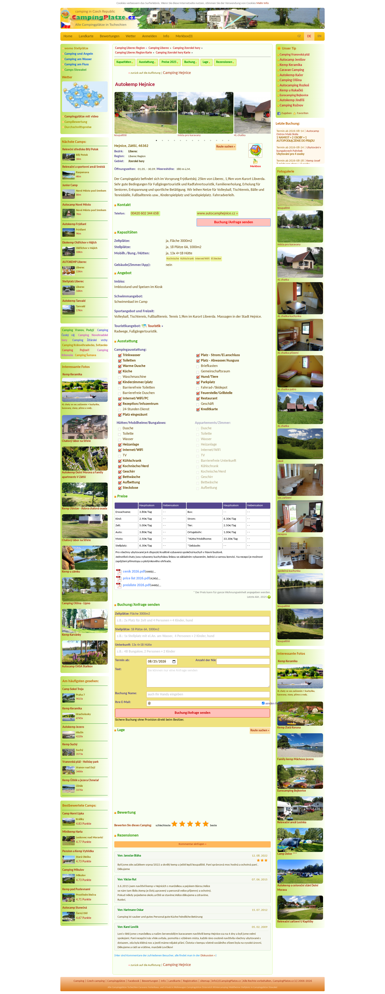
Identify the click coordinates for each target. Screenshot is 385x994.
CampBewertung (76, 122)
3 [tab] (168, 140)
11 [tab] (217, 140)
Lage (205, 62)
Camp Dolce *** (287, 854)
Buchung (189, 62)
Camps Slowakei (75, 70)
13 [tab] (229, 140)
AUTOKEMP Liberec (74, 262)
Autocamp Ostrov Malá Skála (298, 136)
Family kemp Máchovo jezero (295, 759)
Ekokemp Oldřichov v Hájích (79, 242)
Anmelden (149, 36)
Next (268, 115)
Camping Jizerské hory (186, 48)
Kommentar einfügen (193, 844)
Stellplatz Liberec (73, 281)
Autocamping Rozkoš (294, 85)
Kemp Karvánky (71, 634)
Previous (117, 115)
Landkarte (86, 36)
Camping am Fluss (77, 64)
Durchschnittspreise (78, 127)
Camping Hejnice (177, 73)
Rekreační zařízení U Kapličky (295, 921)
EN (319, 36)
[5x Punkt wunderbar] (206, 824)
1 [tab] (156, 140)
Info (166, 36)
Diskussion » (208, 955)
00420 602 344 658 (145, 213)
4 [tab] (174, 140)
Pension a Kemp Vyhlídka (78, 851)
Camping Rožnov (291, 105)
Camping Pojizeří (75, 350)
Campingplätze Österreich (199, 987)
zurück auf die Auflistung (145, 73)
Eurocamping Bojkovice (294, 95)
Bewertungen (109, 36)
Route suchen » (225, 146)
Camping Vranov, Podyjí (78, 330)
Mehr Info (262, 3)
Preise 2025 (169, 62)
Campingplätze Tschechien (125, 987)
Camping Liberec (159, 48)
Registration (190, 981)
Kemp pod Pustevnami (76, 889)
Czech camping (96, 981)
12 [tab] (223, 140)
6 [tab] (186, 140)
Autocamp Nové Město (76, 204)
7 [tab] (192, 140)
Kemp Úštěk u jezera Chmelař (80, 780)
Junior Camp (70, 185)
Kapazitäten (124, 62)
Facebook (133, 981)
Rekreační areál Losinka (291, 822)
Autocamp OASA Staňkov (77, 666)
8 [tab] (199, 140)
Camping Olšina (291, 80)
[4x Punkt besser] (198, 824)
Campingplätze (116, 981)
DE (309, 36)
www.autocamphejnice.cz (216, 213)
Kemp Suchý (69, 744)
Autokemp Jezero (73, 727)
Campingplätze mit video (81, 116)
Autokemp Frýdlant (74, 224)
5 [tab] (180, 140)
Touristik (154, 326)
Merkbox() (184, 36)
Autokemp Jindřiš (292, 100)
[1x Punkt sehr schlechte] (174, 824)
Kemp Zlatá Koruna (289, 727)
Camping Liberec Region (130, 48)
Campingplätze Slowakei (265, 987)
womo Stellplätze (76, 48)
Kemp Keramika (72, 374)
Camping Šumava (85, 355)
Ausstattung (146, 62)
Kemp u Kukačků (291, 90)
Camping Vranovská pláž (295, 54)
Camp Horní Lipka (73, 813)
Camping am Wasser (78, 59)
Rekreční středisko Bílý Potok (80, 149)
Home (68, 36)
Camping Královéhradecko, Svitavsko (84, 345)
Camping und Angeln (79, 54)
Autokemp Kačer (291, 75)
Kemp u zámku (71, 571)
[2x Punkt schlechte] (182, 824)
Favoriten (302, 113)
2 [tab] (162, 140)
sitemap (205, 981)
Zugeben (286, 113)
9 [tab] (205, 140)
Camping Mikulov (73, 870)
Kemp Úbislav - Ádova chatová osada (84, 508)
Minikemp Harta (72, 831)
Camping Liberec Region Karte (133, 52)
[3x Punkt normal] (190, 824)
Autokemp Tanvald (73, 301)
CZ (299, 36)
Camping (79, 981)
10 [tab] (211, 140)
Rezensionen (224, 62)
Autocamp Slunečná (74, 907)
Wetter (131, 36)
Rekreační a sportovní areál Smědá (83, 167)
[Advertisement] (84, 950)
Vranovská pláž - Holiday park (80, 762)
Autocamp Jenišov (292, 60)
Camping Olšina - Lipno (76, 603)
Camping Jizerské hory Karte (173, 52)
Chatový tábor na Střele (76, 441)
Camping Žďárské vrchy (89, 340)
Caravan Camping (292, 70)
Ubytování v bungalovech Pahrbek (299, 153)
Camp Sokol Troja (72, 689)
